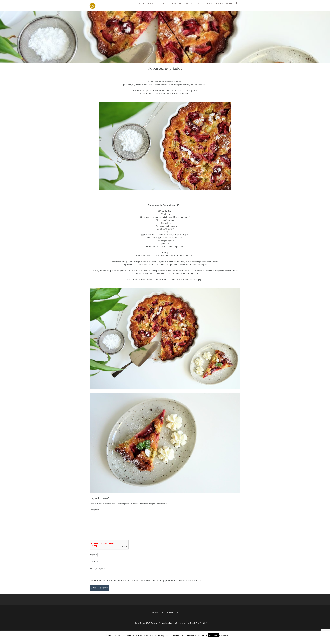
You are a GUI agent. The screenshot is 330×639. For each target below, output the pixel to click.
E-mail (94, 561)
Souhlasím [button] (213, 635)
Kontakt (208, 3)
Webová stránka (97, 568)
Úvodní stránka (224, 3)
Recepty (162, 3)
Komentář (94, 509)
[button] (237, 3)
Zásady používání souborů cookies (151, 623)
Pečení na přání (143, 3)
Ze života (196, 3)
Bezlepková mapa (179, 3)
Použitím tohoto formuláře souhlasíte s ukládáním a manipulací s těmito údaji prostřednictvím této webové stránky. (146, 580)
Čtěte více (223, 635)
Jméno (93, 554)
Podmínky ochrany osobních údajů (185, 623)
